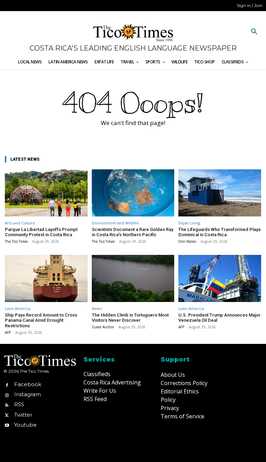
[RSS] (6, 404)
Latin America (17, 308)
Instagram (27, 394)
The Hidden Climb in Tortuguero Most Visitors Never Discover (130, 317)
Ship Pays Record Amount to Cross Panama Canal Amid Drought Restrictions (41, 320)
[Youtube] (6, 424)
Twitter (23, 414)
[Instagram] (6, 394)
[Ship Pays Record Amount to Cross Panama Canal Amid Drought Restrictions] (46, 278)
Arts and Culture (20, 223)
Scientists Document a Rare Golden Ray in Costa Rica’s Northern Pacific (132, 232)
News (97, 308)
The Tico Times (16, 241)
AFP (8, 332)
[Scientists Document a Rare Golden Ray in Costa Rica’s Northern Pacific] (133, 192)
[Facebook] (6, 384)
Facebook (27, 384)
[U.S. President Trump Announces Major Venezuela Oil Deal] (219, 278)
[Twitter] (6, 414)
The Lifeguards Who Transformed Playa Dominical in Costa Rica (219, 232)
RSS (19, 404)
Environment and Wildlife (115, 223)
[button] (254, 32)
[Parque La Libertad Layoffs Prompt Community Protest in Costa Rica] (46, 192)
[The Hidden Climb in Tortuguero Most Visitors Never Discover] (133, 278)
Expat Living (189, 223)
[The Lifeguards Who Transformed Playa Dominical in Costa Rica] (219, 192)
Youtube (25, 424)
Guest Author (103, 327)
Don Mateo (187, 241)
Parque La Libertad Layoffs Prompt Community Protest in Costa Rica (41, 232)
